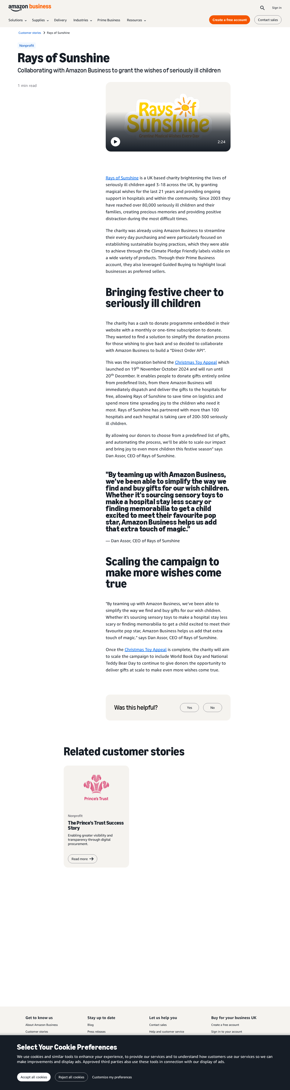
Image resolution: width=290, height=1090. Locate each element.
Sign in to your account (226, 1031)
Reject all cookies (71, 1077)
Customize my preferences (112, 1077)
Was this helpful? (136, 707)
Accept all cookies (34, 1077)
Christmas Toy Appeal (196, 362)
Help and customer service (166, 1031)
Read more (80, 859)
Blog (90, 1024)
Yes (189, 707)
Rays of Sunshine (122, 177)
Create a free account (230, 20)
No (212, 707)
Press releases (96, 1031)
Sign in (277, 7)
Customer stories (36, 1031)
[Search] (262, 7)
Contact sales (268, 20)
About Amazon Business (41, 1024)
